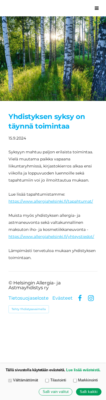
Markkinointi (88, 380)
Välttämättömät (25, 380)
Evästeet (62, 298)
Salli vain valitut (56, 392)
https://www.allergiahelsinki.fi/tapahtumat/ (50, 201)
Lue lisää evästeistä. (83, 370)
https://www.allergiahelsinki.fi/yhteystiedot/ (51, 236)
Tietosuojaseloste (28, 298)
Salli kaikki (89, 392)
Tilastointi (58, 380)
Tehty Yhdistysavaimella (29, 309)
